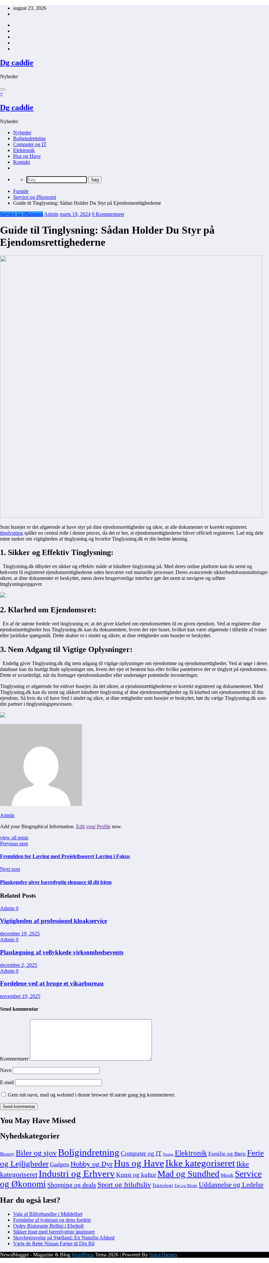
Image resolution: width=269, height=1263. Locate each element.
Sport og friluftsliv (124, 1185)
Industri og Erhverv (77, 1174)
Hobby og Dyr (92, 1164)
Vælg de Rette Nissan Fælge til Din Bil (53, 1243)
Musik (227, 1175)
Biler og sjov (36, 1153)
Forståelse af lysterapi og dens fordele (52, 1220)
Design (168, 1154)
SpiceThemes (163, 1254)
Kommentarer (15, 1059)
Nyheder (22, 132)
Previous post (14, 843)
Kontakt (21, 162)
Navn (6, 1070)
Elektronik (24, 150)
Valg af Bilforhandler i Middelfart (47, 1214)
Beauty (7, 1154)
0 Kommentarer (108, 214)
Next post (10, 869)
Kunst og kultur (136, 1174)
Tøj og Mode (185, 1185)
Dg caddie (16, 62)
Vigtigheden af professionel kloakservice (53, 920)
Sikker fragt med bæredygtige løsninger (54, 1231)
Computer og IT (30, 144)
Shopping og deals (71, 1184)
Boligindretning (29, 138)
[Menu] (2, 89)
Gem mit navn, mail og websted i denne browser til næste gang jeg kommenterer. (91, 1095)
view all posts (14, 837)
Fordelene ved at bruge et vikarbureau (52, 983)
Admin (51, 214)
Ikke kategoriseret (200, 1163)
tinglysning (11, 533)
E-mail (7, 1082)
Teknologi (162, 1185)
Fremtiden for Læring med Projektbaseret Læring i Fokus (65, 856)
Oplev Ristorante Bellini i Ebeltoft (48, 1226)
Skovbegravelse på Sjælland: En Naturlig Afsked (63, 1237)
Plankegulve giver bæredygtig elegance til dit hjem (56, 882)
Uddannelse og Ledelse (231, 1185)
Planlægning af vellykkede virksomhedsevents (61, 952)
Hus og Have (27, 156)
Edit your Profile (93, 826)
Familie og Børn (227, 1154)
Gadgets (59, 1164)
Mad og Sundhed (188, 1174)
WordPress (83, 1254)
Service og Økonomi (21, 214)
